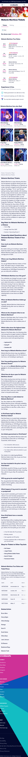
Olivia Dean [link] (4, 636)
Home (2, 173)
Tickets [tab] (5, 25)
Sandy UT (6, 344)
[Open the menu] (2, 5)
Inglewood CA (8, 342)
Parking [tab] (12, 25)
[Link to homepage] (14, 5)
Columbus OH (7, 347)
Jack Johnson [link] (5, 639)
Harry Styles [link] (4, 617)
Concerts (8, 173)
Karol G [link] (3, 628)
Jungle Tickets (8, 551)
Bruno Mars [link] (4, 613)
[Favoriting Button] (25, 8)
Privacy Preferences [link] (4, 751)
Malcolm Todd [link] (5, 651)
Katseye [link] (3, 624)
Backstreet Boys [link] (5, 647)
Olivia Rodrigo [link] (5, 621)
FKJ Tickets (7, 548)
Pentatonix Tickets (9, 558)
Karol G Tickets (8, 556)
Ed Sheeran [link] (4, 643)
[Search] (24, 4)
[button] (4, 30)
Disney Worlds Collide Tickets (12, 553)
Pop (13, 173)
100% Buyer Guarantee (16, 1)
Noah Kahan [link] (4, 632)
